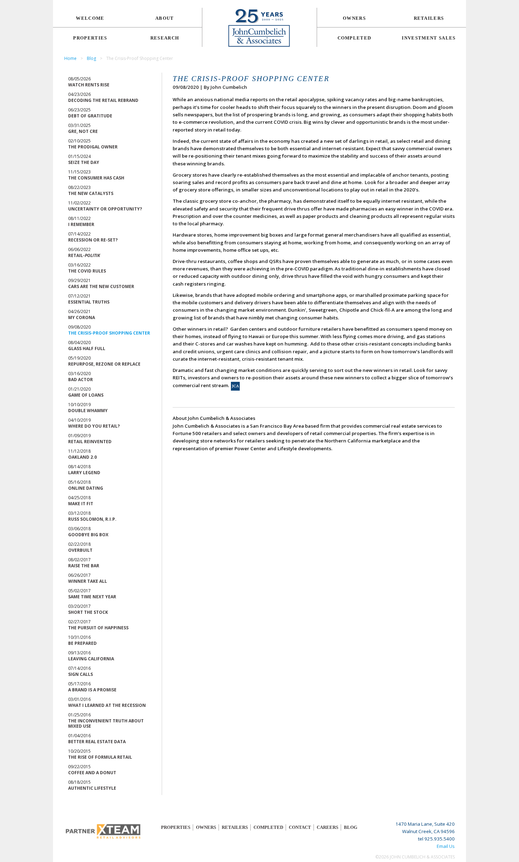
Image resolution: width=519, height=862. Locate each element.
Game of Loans (85, 395)
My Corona (81, 317)
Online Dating (85, 488)
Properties (90, 38)
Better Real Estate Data (97, 742)
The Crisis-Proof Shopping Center (109, 333)
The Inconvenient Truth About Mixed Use (106, 723)
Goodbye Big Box (88, 535)
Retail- (84, 255)
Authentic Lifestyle (92, 788)
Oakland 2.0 (82, 457)
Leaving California (91, 659)
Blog (91, 58)
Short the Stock (88, 612)
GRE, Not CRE (83, 131)
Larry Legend (84, 473)
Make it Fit (80, 504)
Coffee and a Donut (92, 773)
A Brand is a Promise (92, 690)
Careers (327, 827)
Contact (300, 827)
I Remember (81, 224)
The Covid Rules (87, 271)
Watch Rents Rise (88, 85)
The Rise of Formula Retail (100, 757)
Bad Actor (80, 380)
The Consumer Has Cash (96, 178)
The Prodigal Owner (93, 147)
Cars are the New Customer (101, 286)
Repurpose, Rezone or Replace (104, 364)
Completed (354, 38)
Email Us (446, 846)
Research (164, 38)
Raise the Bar (83, 566)
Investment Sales (428, 38)
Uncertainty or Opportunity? (105, 209)
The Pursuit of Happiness (98, 628)
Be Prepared (82, 643)
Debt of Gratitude (90, 116)
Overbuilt (80, 550)
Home (70, 58)
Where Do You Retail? (94, 426)
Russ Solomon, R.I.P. (92, 519)
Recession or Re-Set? (93, 240)
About (164, 18)
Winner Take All (87, 581)
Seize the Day (83, 162)
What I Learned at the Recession (107, 705)
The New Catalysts (90, 193)
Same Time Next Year (92, 597)
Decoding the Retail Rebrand (103, 100)
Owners (354, 18)
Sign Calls (80, 674)
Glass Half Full (86, 348)
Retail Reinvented (90, 442)
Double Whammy (88, 411)
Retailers (429, 18)
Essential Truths (88, 302)
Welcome (90, 18)
